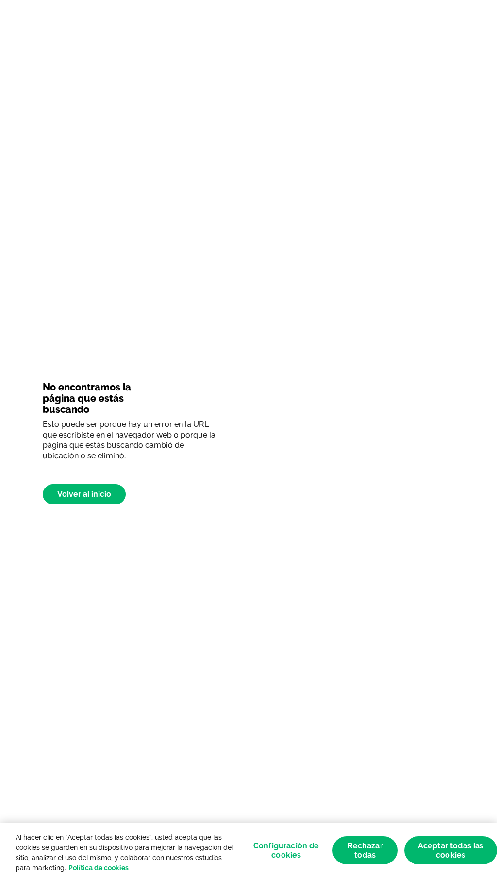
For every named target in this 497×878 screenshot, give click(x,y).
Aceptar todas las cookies (451, 850)
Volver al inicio (84, 494)
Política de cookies (98, 868)
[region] (248, 850)
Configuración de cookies (286, 850)
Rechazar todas (365, 850)
